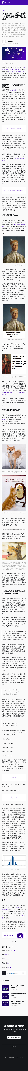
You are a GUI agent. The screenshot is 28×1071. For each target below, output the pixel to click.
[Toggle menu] (25, 2)
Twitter (7, 959)
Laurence (10, 41)
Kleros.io (14, 1046)
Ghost (21, 1057)
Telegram (12, 950)
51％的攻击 (17, 907)
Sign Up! (14, 941)
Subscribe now (15, 1037)
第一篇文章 (12, 90)
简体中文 (3, 10)
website (7, 954)
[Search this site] (22, 2)
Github (9, 967)
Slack (8, 963)
